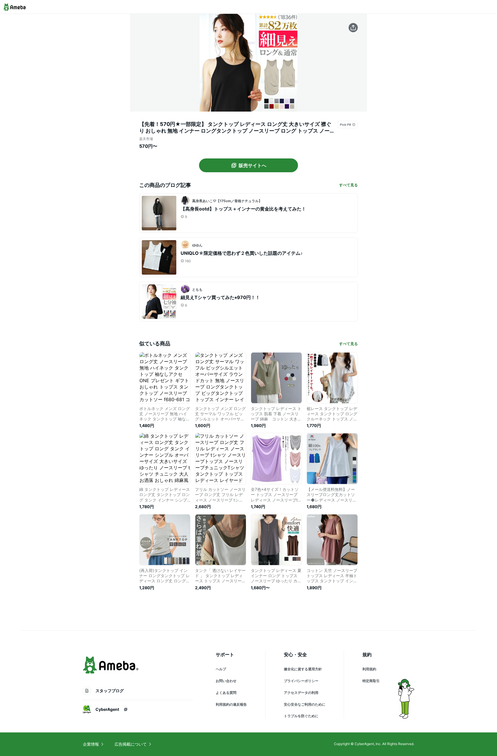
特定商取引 (371, 681)
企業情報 (91, 744)
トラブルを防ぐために (301, 716)
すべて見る (348, 185)
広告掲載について (130, 744)
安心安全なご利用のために (304, 704)
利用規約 (369, 669)
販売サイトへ (252, 165)
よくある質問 (226, 692)
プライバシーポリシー (301, 681)
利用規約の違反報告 (231, 704)
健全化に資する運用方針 (303, 669)
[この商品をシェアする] (353, 27)
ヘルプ (221, 669)
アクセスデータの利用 (301, 692)
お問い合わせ (226, 681)
